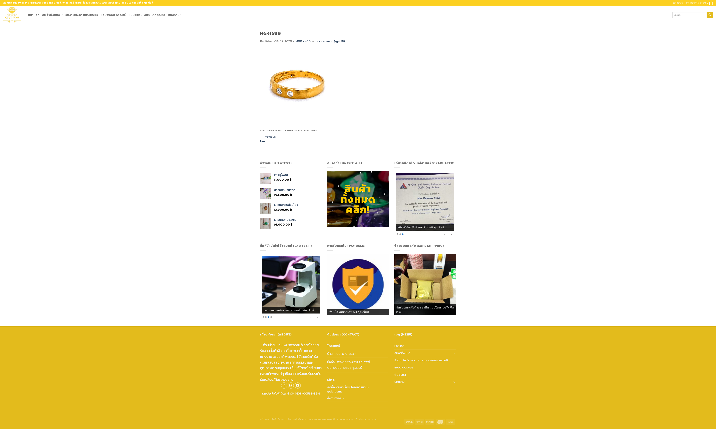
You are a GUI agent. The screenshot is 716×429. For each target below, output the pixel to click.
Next (265, 141)
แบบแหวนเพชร (139, 15)
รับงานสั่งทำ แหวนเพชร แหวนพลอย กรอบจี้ (95, 15)
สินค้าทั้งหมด (51, 15)
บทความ (174, 15)
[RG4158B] (297, 85)
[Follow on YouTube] (298, 385)
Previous (268, 136)
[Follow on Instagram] (291, 385)
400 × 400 (303, 41)
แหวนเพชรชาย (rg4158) (330, 41)
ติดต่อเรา (158, 15)
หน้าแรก (34, 15)
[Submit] (710, 15)
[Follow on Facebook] (284, 385)
